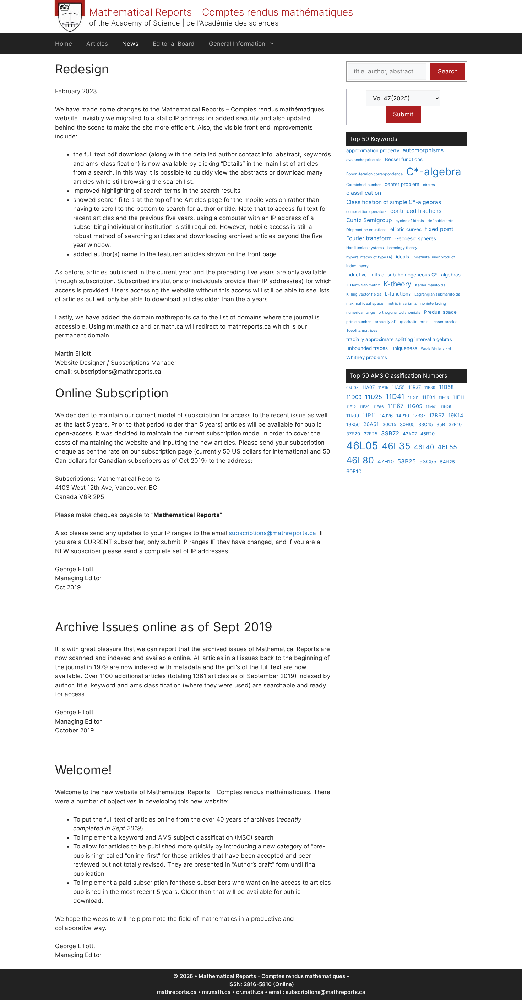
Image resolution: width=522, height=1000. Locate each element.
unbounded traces (367, 348)
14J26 (386, 415)
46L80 (360, 460)
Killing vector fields (363, 294)
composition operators (366, 211)
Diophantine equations (366, 229)
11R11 (369, 415)
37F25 (370, 433)
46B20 (427, 433)
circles (429, 184)
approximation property (372, 150)
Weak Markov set (436, 348)
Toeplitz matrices (361, 330)
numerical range (360, 312)
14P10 (402, 415)
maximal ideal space (364, 303)
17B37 (419, 415)
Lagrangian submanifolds (437, 294)
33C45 (425, 424)
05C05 (352, 387)
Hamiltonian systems (365, 248)
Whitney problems (366, 357)
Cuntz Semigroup (369, 220)
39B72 (390, 433)
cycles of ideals (410, 221)
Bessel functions (404, 159)
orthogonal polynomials (399, 312)
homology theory (402, 248)
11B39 (429, 387)
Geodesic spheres (415, 238)
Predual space (440, 312)
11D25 (373, 396)
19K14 (455, 415)
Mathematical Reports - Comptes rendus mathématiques (221, 12)
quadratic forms (414, 321)
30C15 (389, 424)
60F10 (353, 471)
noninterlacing (433, 303)
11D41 (395, 396)
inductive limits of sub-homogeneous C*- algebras (403, 275)
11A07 (368, 387)
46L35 (396, 445)
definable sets (440, 221)
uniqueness (404, 348)
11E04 (428, 397)
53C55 (427, 461)
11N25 (445, 407)
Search (448, 71)
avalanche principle (363, 160)
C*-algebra (433, 171)
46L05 (362, 445)
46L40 (424, 447)
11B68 (446, 387)
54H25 (447, 462)
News (130, 43)
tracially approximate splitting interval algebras (399, 339)
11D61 (413, 397)
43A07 (410, 433)
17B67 (437, 415)
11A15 (383, 387)
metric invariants (402, 303)
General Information (237, 43)
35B (440, 424)
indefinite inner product (434, 257)
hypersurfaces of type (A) (369, 257)
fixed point (439, 229)
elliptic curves (406, 229)
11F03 (444, 397)
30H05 (407, 424)
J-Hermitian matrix (363, 285)
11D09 (353, 397)
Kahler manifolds (430, 285)
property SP (385, 321)
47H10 (385, 461)
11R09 (352, 415)
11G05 (414, 406)
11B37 (414, 387)
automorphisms (423, 150)
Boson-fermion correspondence (374, 174)
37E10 (455, 424)
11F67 (395, 406)
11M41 (431, 407)
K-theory (398, 284)
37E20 (353, 433)
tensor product (445, 321)
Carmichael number (363, 184)
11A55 (398, 387)
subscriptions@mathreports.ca (272, 533)
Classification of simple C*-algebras (393, 202)
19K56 (353, 424)
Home (63, 43)
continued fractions (415, 211)
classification (363, 192)
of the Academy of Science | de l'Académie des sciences (183, 23)
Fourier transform (369, 238)
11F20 (364, 407)
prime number (358, 321)
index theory (357, 266)
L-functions (398, 294)
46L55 (447, 447)
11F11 (458, 397)
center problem (402, 184)
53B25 (406, 461)
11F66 (378, 407)
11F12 (351, 407)
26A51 (371, 424)
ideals (402, 256)
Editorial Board (174, 43)
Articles (97, 43)
